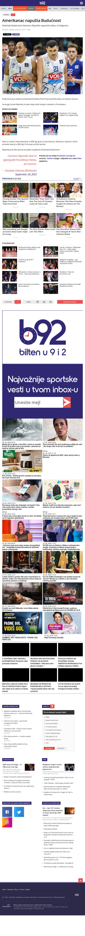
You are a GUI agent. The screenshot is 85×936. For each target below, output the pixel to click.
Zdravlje (64, 8)
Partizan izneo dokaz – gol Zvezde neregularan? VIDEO (15, 722)
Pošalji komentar (70, 302)
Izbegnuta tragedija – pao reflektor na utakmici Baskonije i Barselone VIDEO (70, 261)
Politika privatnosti (59, 897)
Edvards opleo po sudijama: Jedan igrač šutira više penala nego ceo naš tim (57, 788)
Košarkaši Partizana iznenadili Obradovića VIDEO (70, 285)
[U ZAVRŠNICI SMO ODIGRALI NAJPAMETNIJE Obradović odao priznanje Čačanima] (15, 656)
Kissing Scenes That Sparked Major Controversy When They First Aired (15, 201)
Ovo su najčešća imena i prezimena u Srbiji (58, 848)
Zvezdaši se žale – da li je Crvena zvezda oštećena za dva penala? (17, 730)
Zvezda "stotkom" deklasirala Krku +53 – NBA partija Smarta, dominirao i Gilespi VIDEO (69, 250)
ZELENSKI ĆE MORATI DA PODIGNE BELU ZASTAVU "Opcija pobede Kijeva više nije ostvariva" (42, 687)
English (27, 889)
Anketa (46, 706)
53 (4, 748)
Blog (16, 889)
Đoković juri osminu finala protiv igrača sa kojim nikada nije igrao (58, 824)
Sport (31, 8)
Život (56, 8)
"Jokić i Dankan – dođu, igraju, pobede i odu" (58, 783)
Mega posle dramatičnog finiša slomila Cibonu (29, 127)
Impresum (33, 897)
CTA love (15, 237)
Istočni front (20, 8)
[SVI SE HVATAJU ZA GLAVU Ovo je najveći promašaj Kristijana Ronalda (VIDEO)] (70, 681)
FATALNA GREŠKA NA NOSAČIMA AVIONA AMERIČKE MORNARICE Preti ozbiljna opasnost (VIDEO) (70, 662)
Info (10, 8)
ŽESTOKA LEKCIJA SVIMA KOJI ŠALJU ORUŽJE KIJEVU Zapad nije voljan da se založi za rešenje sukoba (15, 687)
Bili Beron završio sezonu (12, 792)
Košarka (6, 14)
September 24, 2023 (26, 174)
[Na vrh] (80, 880)
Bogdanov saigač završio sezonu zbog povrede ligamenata (52, 766)
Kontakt (26, 897)
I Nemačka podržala (50, 829)
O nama (21, 889)
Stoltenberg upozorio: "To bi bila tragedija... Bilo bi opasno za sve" (58, 858)
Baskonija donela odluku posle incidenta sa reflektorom (29, 248)
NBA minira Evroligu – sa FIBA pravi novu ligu (58, 867)
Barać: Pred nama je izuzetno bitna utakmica (29, 285)
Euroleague (41, 8)
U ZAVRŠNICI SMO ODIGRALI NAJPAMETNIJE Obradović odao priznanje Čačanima (15, 661)
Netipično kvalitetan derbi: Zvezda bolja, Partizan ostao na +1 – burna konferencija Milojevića (18, 713)
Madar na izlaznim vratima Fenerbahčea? (18, 777)
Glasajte (49, 748)
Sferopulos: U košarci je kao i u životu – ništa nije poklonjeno (29, 273)
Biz (50, 8)
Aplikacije (10, 889)
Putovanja (74, 8)
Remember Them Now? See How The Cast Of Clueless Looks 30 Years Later (41, 201)
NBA (44, 760)
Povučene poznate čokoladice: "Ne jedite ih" (59, 863)
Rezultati (61, 748)
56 (4, 741)
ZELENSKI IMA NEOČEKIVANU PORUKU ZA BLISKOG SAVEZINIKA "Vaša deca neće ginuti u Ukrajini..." (42, 662)
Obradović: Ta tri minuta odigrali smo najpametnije (68, 114)
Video (4, 889)
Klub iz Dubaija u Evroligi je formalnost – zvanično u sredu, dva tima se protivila (17, 781)
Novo (3, 8)
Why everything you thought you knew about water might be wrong (15, 231)
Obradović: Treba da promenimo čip (66, 273)
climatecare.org (38, 908)
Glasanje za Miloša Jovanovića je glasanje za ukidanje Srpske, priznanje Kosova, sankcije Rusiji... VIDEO (59, 842)
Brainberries (16, 207)
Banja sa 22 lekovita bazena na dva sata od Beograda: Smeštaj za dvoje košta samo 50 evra (58, 835)
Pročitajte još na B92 (51, 803)
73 (4, 725)
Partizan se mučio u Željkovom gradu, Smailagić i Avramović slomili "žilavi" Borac (29, 115)
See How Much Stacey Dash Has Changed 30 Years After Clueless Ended (68, 231)
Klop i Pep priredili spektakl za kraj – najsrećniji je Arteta (16, 745)
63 (4, 733)
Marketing (19, 897)
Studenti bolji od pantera (68, 126)
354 (5, 717)
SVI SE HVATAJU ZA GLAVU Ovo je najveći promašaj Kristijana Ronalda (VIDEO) (69, 686)
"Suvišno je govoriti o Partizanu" (26, 261)
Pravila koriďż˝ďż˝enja (45, 897)
